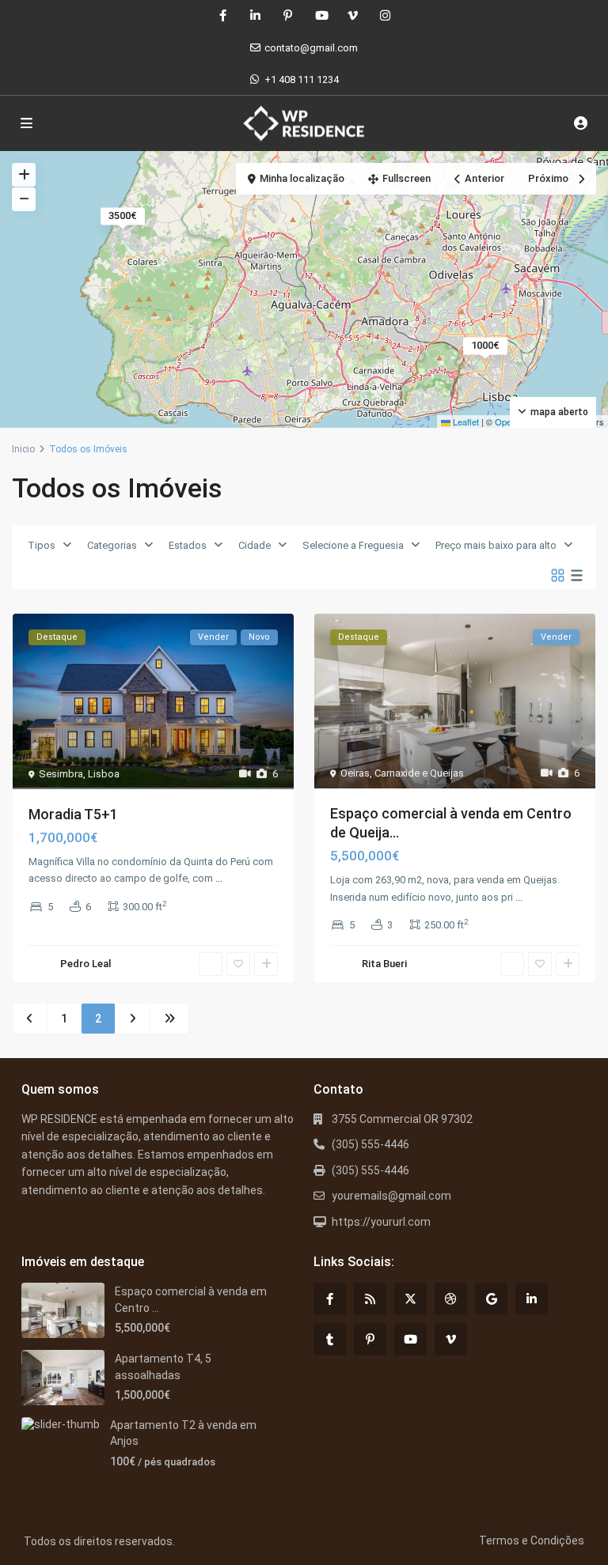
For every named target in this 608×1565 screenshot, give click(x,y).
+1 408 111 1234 (301, 79)
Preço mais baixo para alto (496, 545)
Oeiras (355, 773)
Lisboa (104, 774)
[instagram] (385, 16)
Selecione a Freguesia (353, 545)
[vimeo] (352, 16)
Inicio (23, 449)
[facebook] (223, 16)
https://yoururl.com (381, 1221)
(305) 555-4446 (370, 1144)
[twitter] (410, 1299)
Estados (188, 545)
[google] (491, 1299)
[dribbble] (451, 1299)
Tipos (41, 545)
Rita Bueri (384, 964)
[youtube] (320, 16)
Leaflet (464, 421)
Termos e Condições (531, 1540)
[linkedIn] (255, 16)
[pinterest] (288, 16)
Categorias (112, 545)
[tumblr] (330, 1339)
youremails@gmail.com (391, 1195)
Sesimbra (61, 774)
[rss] (370, 1299)
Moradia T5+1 (73, 814)
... (218, 878)
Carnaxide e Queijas (419, 773)
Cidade (254, 545)
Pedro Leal (85, 964)
